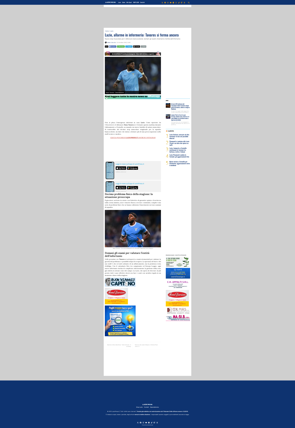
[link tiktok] (179, 2)
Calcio (123, 2)
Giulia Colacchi (111, 42)
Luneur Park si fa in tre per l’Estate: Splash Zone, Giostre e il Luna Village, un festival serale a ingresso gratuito (180, 117)
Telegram (129, 46)
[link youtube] (170, 2)
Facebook (113, 46)
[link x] (162, 2)
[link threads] (184, 2)
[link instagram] (167, 2)
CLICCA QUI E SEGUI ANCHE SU (132, 138)
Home (107, 31)
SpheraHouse (150, 425)
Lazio (119, 2)
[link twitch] (181, 2)
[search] (188, 2)
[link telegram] (173, 2)
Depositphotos (154, 407)
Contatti (142, 2)
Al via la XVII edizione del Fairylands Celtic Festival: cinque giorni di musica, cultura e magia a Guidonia (180, 106)
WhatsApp (121, 46)
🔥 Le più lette (170, 131)
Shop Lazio (139, 407)
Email (144, 46)
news (167, 100)
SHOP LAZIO (136, 2)
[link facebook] (165, 2)
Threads (137, 46)
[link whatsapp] (176, 2)
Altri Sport (129, 2)
